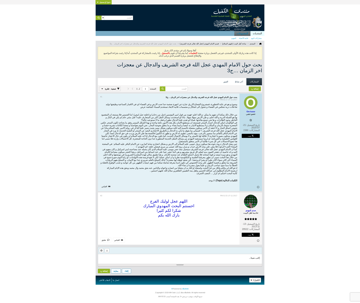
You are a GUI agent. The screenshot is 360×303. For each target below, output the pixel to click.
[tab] (254, 81)
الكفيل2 (256, 280)
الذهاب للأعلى (104, 280)
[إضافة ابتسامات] (101, 250)
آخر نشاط (239, 82)
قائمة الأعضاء (243, 38)
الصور (225, 82)
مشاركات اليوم (256, 38)
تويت (249, 136)
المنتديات (257, 33)
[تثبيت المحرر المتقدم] (107, 250)
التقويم (233, 38)
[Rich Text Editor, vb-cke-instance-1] (180, 259)
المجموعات (242, 33)
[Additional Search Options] (102, 18)
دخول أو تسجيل (105, 2)
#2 (101, 196)
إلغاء (126, 271)
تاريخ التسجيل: (253, 125)
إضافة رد (104, 271)
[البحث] (99, 18)
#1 (101, 97)
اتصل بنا (116, 280)
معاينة (115, 271)
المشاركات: (254, 130)
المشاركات (254, 82)
